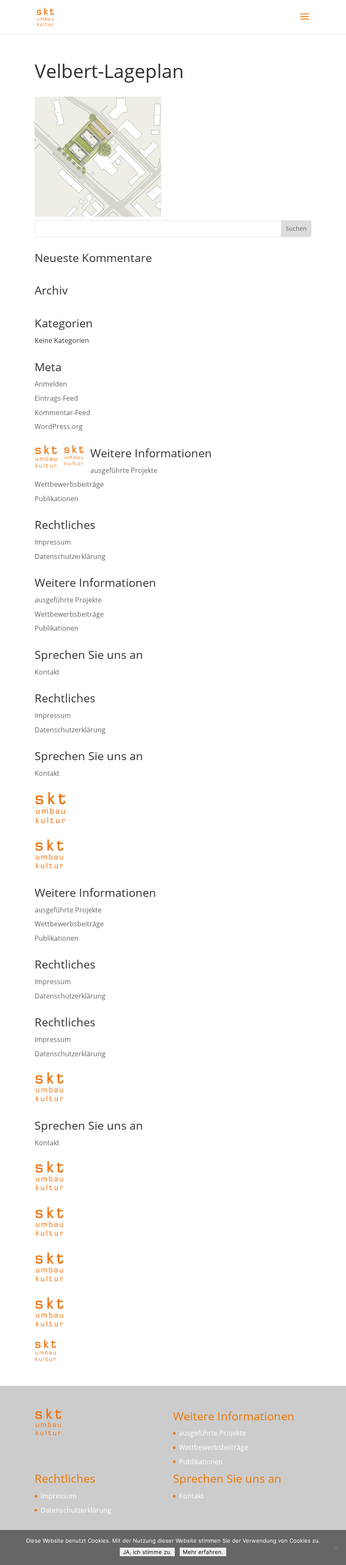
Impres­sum (53, 542)
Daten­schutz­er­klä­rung (70, 556)
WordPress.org (59, 426)
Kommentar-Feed (62, 412)
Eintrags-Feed (56, 398)
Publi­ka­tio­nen (56, 498)
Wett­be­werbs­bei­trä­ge (69, 484)
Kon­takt (47, 672)
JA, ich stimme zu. (147, 1552)
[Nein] (335, 1547)
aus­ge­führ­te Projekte (123, 470)
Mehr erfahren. (203, 1552)
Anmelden (51, 384)
